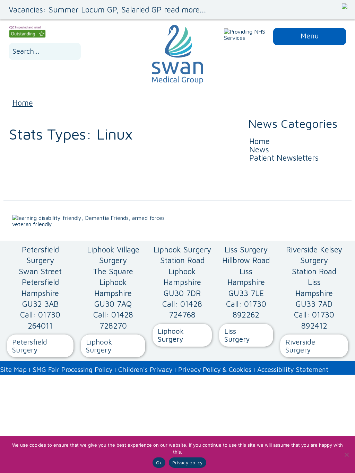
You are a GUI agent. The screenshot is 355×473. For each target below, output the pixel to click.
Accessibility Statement (293, 369)
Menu (310, 36)
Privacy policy (187, 462)
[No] (346, 454)
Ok (159, 462)
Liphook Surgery (99, 346)
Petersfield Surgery (29, 346)
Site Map (13, 369)
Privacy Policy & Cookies (214, 369)
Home (22, 102)
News (259, 149)
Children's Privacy (145, 369)
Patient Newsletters (284, 157)
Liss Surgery (237, 335)
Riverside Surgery (300, 346)
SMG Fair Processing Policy (72, 369)
